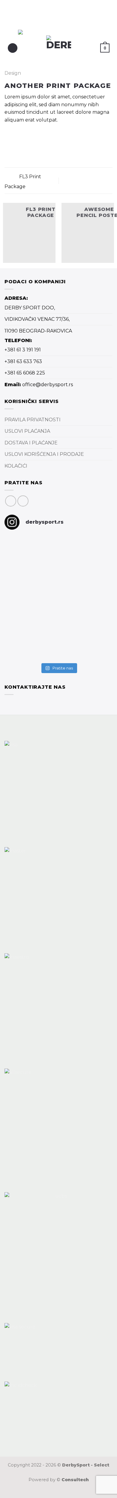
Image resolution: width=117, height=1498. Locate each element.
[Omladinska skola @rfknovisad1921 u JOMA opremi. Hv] (30, 552)
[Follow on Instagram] (22, 501)
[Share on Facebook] (8, 136)
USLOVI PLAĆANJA (27, 431)
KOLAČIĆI (15, 466)
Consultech (75, 1479)
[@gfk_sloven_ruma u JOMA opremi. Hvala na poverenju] (30, 582)
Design (12, 73)
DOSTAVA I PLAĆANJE (31, 443)
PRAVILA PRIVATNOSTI (32, 420)
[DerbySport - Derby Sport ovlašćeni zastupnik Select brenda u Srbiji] (58, 47)
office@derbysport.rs (47, 384)
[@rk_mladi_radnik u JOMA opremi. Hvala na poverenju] (30, 638)
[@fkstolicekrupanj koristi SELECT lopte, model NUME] (86, 552)
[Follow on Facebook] (10, 501)
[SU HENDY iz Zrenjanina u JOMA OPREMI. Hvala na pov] (86, 642)
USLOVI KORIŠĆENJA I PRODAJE (44, 454)
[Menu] (12, 48)
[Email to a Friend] (15, 136)
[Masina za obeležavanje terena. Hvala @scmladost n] (86, 597)
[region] (58, 14)
